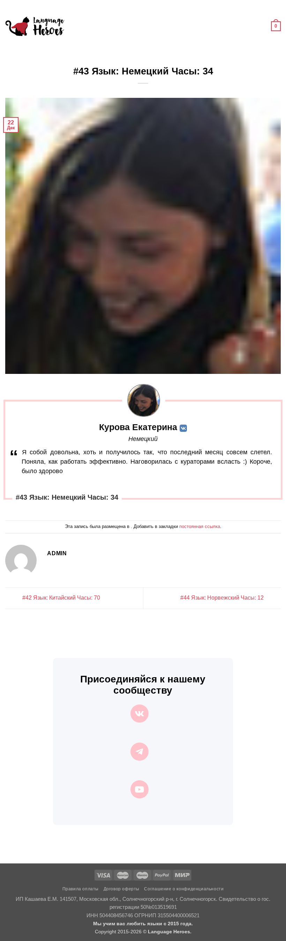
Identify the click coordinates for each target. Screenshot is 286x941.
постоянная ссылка (199, 526)
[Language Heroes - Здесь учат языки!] (34, 26)
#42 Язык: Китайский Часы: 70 (60, 598)
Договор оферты (122, 888)
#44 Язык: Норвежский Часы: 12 (222, 598)
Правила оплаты (80, 888)
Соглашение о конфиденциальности (184, 888)
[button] (73, 26)
